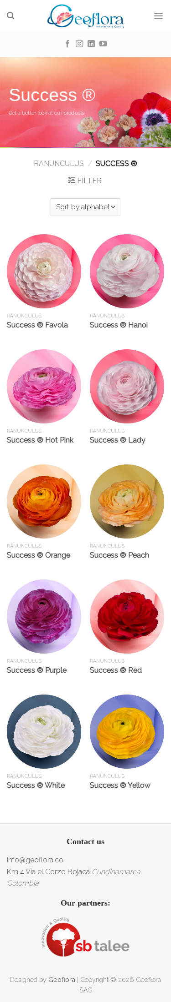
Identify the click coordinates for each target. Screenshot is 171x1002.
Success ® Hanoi (119, 325)
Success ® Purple (37, 670)
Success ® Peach (119, 555)
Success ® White (36, 785)
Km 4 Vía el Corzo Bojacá (48, 871)
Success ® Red (116, 670)
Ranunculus (59, 163)
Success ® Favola (37, 325)
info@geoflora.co (35, 860)
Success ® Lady (117, 440)
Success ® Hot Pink (40, 440)
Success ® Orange (38, 555)
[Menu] (158, 15)
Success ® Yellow (120, 785)
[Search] (11, 16)
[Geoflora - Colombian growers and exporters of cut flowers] (85, 16)
